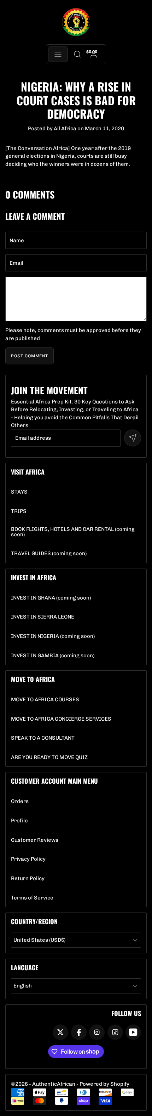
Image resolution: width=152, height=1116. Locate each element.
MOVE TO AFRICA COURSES (45, 699)
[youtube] (133, 1032)
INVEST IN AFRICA (33, 577)
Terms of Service (32, 898)
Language (24, 967)
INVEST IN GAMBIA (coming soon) (52, 655)
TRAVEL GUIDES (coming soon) (49, 553)
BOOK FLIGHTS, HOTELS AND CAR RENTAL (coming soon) (76, 532)
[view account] (94, 54)
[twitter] (60, 1032)
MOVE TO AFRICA (33, 679)
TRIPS (19, 511)
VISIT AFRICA (28, 472)
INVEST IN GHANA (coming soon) (51, 598)
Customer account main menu (54, 781)
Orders (20, 801)
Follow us (126, 1013)
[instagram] (97, 1032)
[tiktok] (115, 1032)
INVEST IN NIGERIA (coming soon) (53, 636)
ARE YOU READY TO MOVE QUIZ (49, 757)
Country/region (34, 921)
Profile (19, 820)
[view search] (77, 54)
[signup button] (132, 438)
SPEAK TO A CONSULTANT (43, 738)
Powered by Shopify (104, 1084)
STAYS (19, 492)
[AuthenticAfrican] (76, 22)
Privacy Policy (28, 859)
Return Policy (28, 878)
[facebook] (79, 1032)
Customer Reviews (34, 840)
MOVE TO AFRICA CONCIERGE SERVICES (61, 719)
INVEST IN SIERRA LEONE (42, 617)
